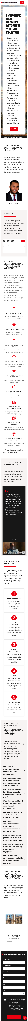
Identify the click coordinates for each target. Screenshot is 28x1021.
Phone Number (8, 978)
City (4, 984)
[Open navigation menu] (26, 2)
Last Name (6, 966)
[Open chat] (25, 1018)
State (4, 990)
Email (4, 972)
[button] (3, 191)
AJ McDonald (14, 203)
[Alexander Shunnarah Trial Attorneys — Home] (9, 2)
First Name (6, 959)
